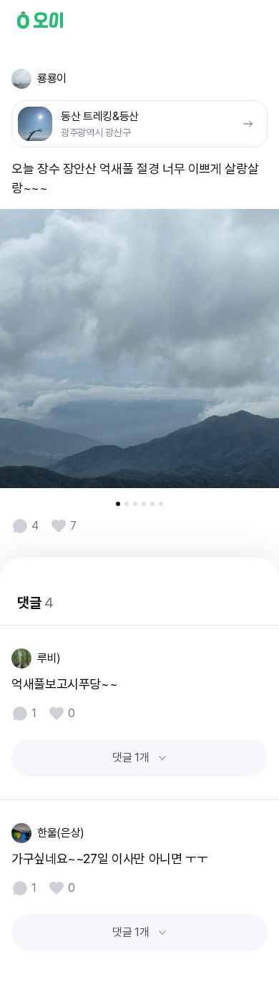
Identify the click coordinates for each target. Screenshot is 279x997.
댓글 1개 (130, 757)
